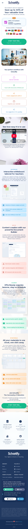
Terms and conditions (7, 477)
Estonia (20, 521)
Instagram (18, 469)
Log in (21, 499)
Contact (4, 471)
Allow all (9, 489)
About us (4, 469)
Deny (20, 489)
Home (3, 466)
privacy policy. (16, 486)
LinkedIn (18, 471)
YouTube (18, 466)
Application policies (18, 477)
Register (11, 499)
